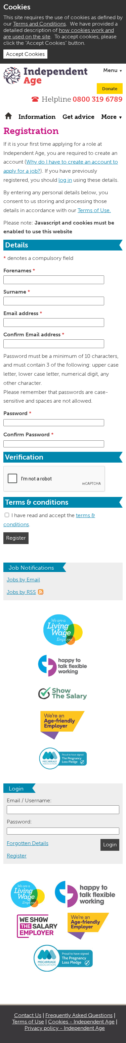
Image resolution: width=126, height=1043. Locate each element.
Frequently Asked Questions (79, 1015)
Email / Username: (29, 800)
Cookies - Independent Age (81, 1021)
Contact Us (27, 1015)
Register (16, 538)
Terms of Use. (94, 210)
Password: (19, 821)
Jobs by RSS (21, 592)
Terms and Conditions (39, 24)
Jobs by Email (23, 579)
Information (37, 117)
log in (65, 180)
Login (110, 844)
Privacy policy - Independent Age (65, 1028)
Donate (109, 88)
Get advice (78, 117)
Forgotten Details (27, 843)
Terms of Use (28, 1021)
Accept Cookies (25, 54)
